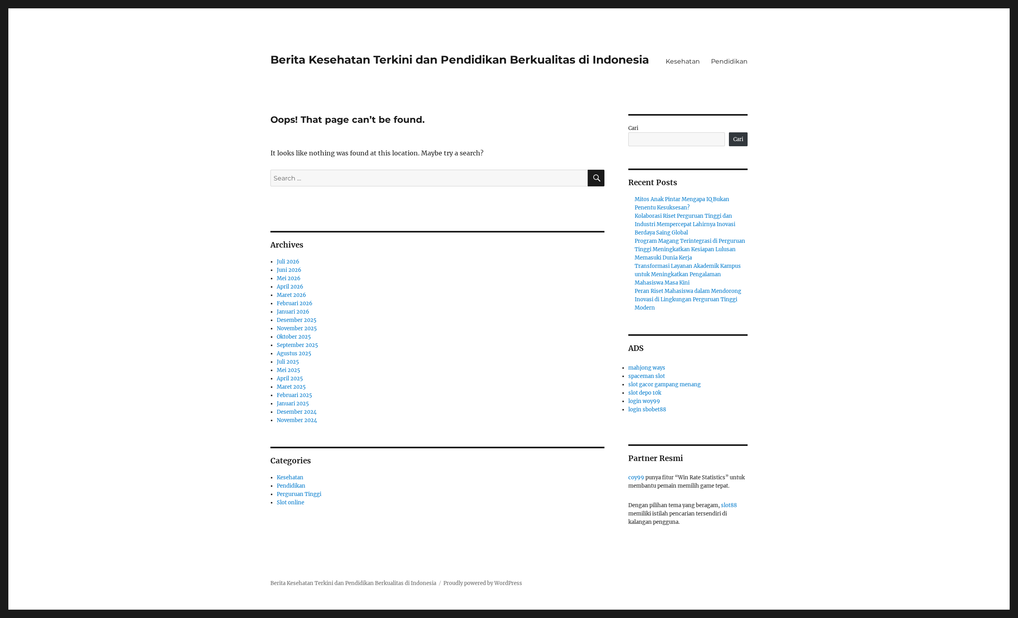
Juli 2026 (288, 261)
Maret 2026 (291, 295)
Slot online (290, 502)
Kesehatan (683, 61)
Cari (633, 128)
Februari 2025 (294, 395)
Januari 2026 (293, 311)
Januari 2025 (293, 403)
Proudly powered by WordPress (482, 583)
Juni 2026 (289, 270)
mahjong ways (646, 367)
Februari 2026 (295, 303)
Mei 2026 (289, 278)
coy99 (636, 477)
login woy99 (644, 401)
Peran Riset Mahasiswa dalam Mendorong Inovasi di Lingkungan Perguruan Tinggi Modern (688, 299)
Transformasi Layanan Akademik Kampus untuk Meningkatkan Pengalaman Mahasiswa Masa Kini (688, 274)
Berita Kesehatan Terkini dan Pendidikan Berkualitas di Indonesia (459, 59)
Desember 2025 (297, 320)
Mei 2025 (288, 370)
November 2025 (297, 328)
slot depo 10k (644, 392)
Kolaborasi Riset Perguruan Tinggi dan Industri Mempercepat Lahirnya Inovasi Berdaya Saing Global (685, 224)
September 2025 (297, 345)
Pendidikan (729, 61)
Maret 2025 (291, 387)
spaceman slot (646, 376)
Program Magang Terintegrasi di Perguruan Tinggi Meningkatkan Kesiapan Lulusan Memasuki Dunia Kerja (690, 249)
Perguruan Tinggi (299, 494)
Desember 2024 (297, 412)
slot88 (729, 505)
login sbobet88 (647, 409)
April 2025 (290, 378)
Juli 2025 (288, 361)
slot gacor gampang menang (664, 384)
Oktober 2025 (294, 336)
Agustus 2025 (294, 353)
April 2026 (290, 286)
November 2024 (297, 420)
